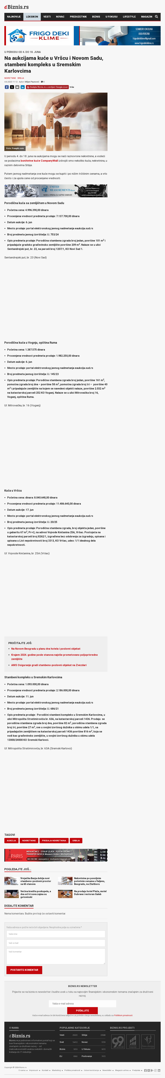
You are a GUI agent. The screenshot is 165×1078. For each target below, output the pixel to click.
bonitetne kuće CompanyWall (39, 160)
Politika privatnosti (72, 1070)
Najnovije (14, 16)
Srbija (20, 78)
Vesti (47, 16)
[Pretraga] (156, 17)
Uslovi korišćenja (91, 1070)
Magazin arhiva (122, 1070)
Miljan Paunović (32, 82)
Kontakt (45, 1070)
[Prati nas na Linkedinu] (159, 1071)
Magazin (146, 16)
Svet (62, 1042)
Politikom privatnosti (123, 1015)
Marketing (56, 1070)
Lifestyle (129, 16)
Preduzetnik (78, 16)
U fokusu (111, 16)
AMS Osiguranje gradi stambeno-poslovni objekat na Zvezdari (49, 665)
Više (72, 87)
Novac (60, 16)
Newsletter (107, 1070)
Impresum (33, 1070)
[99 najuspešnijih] (118, 1041)
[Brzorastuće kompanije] (133, 1041)
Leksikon (32, 16)
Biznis (96, 16)
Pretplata (136, 1070)
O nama (22, 1070)
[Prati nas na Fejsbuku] (145, 1071)
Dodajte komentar (19, 905)
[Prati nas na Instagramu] (155, 1071)
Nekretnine (10, 78)
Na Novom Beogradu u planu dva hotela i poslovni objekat (45, 648)
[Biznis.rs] (19, 1035)
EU (61, 1056)
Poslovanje (87, 1056)
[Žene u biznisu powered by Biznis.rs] (148, 1041)
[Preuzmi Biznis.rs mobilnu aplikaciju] (148, 1071)
